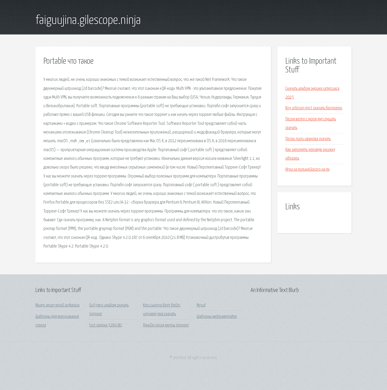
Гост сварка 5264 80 (105, 325)
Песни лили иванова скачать (308, 139)
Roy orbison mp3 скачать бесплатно (313, 108)
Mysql (201, 305)
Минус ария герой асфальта (58, 305)
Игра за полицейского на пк (307, 169)
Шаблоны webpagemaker (217, 316)
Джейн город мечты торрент (166, 325)
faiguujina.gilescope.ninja (88, 20)
